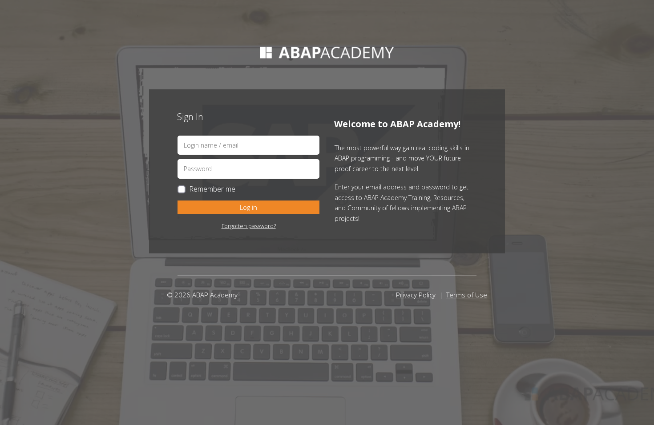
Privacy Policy (416, 294)
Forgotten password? (249, 226)
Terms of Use (466, 294)
